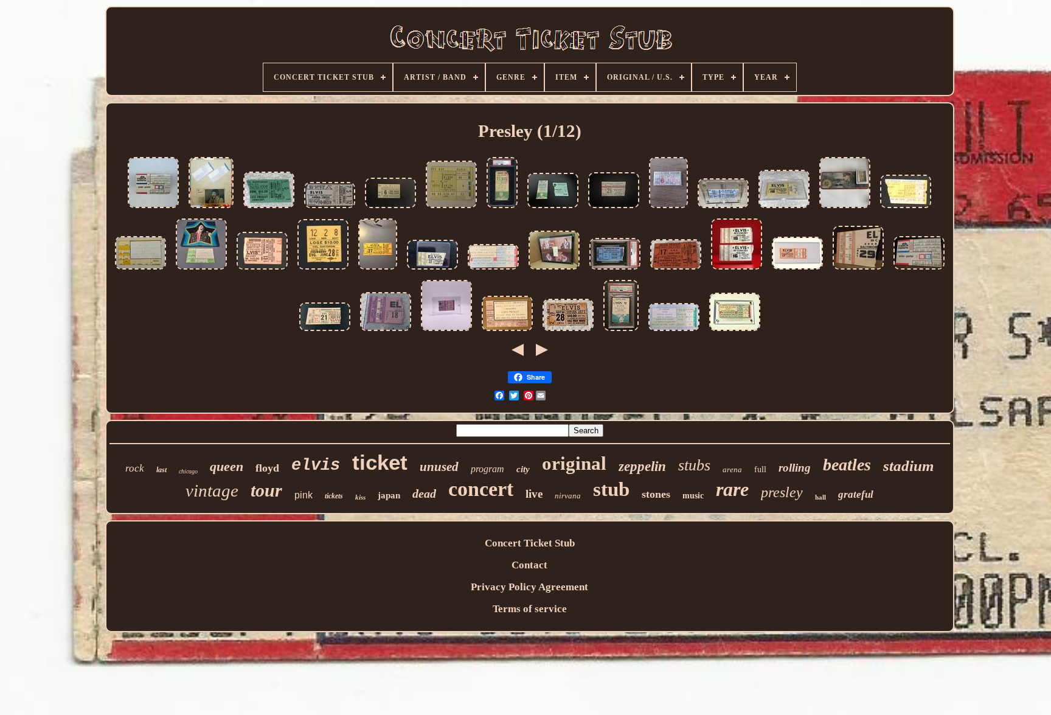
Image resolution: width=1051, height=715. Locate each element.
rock (134, 468)
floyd (267, 468)
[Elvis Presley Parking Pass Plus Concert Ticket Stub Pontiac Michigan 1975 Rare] (553, 208)
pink (303, 495)
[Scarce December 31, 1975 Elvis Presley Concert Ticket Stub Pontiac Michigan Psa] (621, 331)
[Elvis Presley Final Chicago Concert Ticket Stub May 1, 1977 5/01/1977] (493, 270)
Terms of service (530, 609)
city (523, 469)
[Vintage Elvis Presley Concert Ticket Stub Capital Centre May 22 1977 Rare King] (153, 208)
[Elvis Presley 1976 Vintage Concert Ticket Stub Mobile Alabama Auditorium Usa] (269, 208)
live (534, 493)
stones (656, 494)
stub (611, 489)
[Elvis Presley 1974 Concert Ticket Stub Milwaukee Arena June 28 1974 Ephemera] (723, 208)
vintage (212, 490)
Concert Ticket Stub (530, 543)
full (760, 469)
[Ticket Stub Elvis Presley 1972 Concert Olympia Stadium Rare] (668, 208)
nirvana (568, 495)
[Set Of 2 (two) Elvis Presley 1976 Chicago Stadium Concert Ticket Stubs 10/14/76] (211, 208)
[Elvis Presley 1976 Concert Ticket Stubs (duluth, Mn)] (736, 270)
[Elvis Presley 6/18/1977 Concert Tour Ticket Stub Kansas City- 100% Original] (385, 331)
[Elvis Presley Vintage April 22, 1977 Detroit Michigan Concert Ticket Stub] (432, 270)
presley (782, 492)
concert (480, 489)
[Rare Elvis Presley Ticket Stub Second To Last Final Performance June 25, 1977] (735, 331)
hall (820, 497)
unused (439, 466)
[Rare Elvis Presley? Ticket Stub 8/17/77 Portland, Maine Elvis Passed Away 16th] (797, 270)
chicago (188, 471)
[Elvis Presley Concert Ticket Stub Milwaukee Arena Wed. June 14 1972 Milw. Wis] (329, 208)
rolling (795, 467)
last (161, 470)
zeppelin (642, 466)
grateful (855, 494)
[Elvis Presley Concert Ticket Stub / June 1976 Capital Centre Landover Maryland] (919, 270)
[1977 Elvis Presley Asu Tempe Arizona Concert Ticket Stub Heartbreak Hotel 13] (507, 331)
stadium (908, 466)
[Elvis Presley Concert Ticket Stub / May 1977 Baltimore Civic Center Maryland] (858, 270)
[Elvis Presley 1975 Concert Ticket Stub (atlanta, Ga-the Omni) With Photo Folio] (201, 270)
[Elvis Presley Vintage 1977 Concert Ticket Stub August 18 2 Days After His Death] (784, 208)
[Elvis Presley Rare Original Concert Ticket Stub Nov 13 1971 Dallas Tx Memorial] (262, 270)
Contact (529, 565)
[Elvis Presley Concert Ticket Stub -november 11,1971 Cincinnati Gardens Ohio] (451, 208)
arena (732, 469)
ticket (380, 462)
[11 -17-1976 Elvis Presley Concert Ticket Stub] (378, 270)
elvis (315, 465)
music (693, 495)
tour (266, 490)
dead (424, 493)
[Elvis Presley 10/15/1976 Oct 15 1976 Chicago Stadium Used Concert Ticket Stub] (674, 331)
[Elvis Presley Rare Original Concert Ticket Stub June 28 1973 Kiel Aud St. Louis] (323, 270)
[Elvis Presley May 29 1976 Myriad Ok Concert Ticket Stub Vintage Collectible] (446, 331)
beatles (847, 464)
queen (226, 466)
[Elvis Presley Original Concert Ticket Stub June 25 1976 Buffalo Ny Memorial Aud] (905, 208)
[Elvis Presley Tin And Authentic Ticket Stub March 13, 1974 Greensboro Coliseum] (845, 208)
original (574, 463)
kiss (360, 497)
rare (732, 489)
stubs (694, 465)
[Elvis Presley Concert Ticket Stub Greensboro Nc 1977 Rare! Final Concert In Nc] (325, 331)
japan (389, 495)
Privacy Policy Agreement (529, 587)
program (487, 469)
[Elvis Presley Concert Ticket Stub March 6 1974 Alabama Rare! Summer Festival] (390, 208)
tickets (334, 496)
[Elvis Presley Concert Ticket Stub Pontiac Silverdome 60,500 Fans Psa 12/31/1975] (502, 208)
